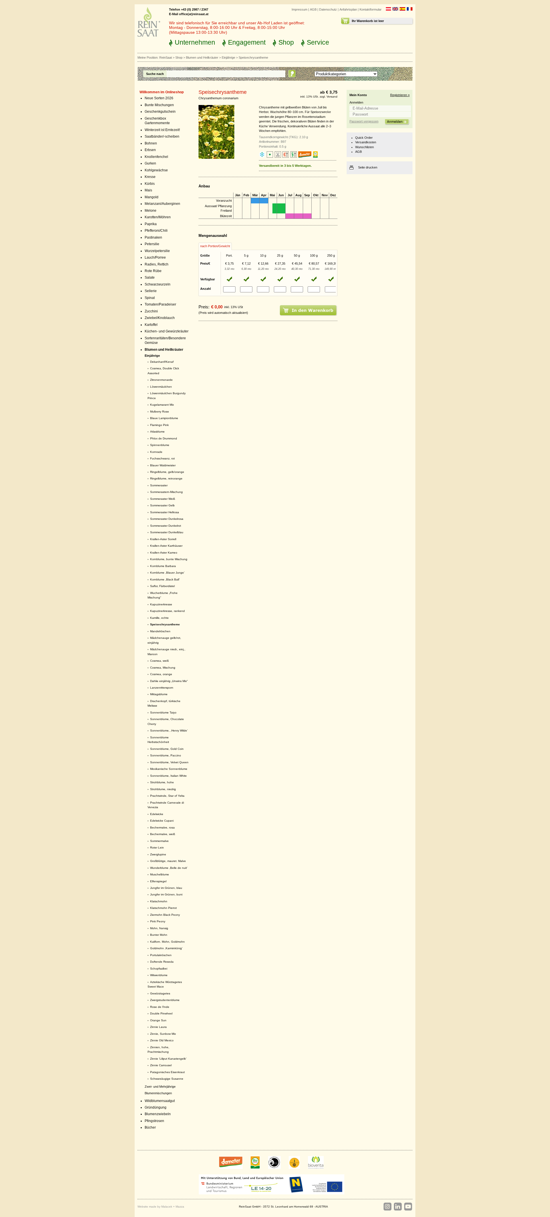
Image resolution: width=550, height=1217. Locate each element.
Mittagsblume (159, 694)
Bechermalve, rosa (162, 827)
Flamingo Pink (159, 425)
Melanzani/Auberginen (162, 204)
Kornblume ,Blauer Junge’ (167, 572)
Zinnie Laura (158, 1026)
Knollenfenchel (156, 157)
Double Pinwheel (161, 1013)
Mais (148, 190)
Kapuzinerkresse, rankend (167, 611)
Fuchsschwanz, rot (162, 458)
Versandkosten (365, 142)
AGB (313, 9)
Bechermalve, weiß (162, 834)
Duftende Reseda (162, 961)
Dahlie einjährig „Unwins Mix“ (169, 681)
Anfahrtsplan (348, 9)
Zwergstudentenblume (165, 1000)
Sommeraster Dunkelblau (166, 532)
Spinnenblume (159, 445)
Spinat (150, 298)
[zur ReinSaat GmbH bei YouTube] (407, 1206)
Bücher (150, 1127)
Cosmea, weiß (159, 660)
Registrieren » (400, 95)
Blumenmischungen (158, 1093)
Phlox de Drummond (163, 438)
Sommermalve (159, 841)
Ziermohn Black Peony (165, 914)
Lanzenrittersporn (161, 687)
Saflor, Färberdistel (162, 586)
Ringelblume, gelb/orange (167, 471)
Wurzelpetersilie (157, 251)
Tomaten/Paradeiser (160, 304)
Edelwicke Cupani (162, 820)
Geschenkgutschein (160, 112)
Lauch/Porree (155, 257)
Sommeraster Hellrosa (164, 512)
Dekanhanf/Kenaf (162, 361)
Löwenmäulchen (161, 386)
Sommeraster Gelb (162, 505)
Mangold (151, 197)
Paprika (151, 224)
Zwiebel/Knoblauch (160, 318)
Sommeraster (159, 485)
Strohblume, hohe (162, 782)
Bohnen (151, 143)
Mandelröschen (160, 631)
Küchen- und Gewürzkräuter (166, 331)
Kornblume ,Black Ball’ (165, 579)
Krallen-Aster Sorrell (163, 539)
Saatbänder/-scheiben (162, 136)
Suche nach (155, 74)
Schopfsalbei (158, 968)
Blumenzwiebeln (158, 1114)
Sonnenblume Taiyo (163, 712)
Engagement (247, 42)
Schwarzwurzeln (157, 284)
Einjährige (228, 57)
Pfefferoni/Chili (156, 231)
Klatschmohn (158, 901)
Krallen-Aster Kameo (163, 552)
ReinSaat (165, 57)
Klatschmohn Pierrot (163, 907)
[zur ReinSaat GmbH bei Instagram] (387, 1206)
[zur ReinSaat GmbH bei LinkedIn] (397, 1206)
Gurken (150, 163)
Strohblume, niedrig (163, 789)
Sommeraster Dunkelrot (165, 525)
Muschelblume (159, 874)
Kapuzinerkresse (161, 604)
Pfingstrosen (154, 1121)
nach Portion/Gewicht (215, 246)
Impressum (299, 9)
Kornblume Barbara (163, 566)
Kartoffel (151, 325)
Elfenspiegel (158, 881)
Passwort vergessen (363, 121)
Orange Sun (158, 1020)
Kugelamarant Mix (162, 404)
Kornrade (156, 451)
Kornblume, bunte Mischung (168, 559)
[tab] (215, 246)
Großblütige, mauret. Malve (168, 861)
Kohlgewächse (156, 170)
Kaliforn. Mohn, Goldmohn (167, 941)
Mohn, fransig (159, 928)
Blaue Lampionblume (164, 418)
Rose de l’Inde (159, 1006)
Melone (150, 211)
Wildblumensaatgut (160, 1101)
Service (318, 42)
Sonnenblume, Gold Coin (167, 748)
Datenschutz (328, 9)
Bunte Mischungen (159, 105)
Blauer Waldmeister (163, 465)
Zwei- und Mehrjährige (160, 1086)
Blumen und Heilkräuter (202, 57)
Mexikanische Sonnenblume (168, 768)
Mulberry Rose (159, 411)
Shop (286, 42)
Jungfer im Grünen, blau (166, 887)
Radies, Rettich (156, 264)
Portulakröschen (161, 955)
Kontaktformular (371, 9)
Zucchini (151, 311)
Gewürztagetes (160, 993)
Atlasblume (157, 431)
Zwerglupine (158, 854)
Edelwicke (156, 814)
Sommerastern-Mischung (166, 491)
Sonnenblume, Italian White (168, 775)
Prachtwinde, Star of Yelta (167, 795)
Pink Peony (157, 921)
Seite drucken (367, 167)
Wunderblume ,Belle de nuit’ (168, 867)
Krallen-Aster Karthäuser (166, 545)
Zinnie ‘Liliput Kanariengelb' (168, 1058)
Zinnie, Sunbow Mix (163, 1033)
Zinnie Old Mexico (162, 1040)
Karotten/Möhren (158, 217)
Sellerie (151, 291)
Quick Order (364, 137)
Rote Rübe (153, 271)
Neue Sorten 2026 (159, 98)
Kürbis (150, 184)
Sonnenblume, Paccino (165, 755)
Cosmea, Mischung (162, 667)
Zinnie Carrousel (161, 1065)
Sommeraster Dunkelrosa (166, 518)
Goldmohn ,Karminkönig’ (166, 948)
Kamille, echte (159, 617)
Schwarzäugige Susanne (166, 1078)
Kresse (150, 177)
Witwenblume (159, 975)
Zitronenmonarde (161, 379)
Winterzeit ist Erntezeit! (162, 130)
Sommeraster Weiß (162, 498)
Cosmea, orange (161, 674)
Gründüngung (155, 1107)
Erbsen (150, 150)
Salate (150, 277)
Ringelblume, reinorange (166, 478)
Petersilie (152, 244)
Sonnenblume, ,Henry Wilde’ (169, 730)
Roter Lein (157, 847)
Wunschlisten (364, 147)
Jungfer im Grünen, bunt (166, 894)
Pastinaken (153, 237)
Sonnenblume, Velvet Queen (169, 762)
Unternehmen (195, 42)
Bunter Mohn (158, 934)
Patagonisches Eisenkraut (167, 1072)
